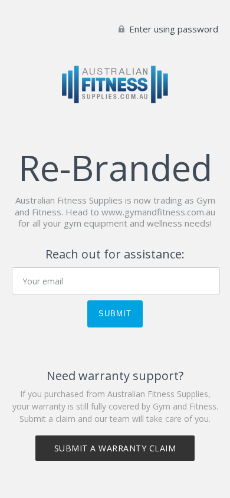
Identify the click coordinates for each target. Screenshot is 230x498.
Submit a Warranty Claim (115, 448)
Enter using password (172, 29)
